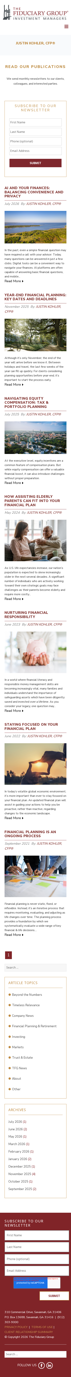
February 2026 (21, 1151)
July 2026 (17, 1122)
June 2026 (17, 1129)
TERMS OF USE (42, 1327)
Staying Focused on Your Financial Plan (31, 726)
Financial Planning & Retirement (34, 1026)
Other (16, 1089)
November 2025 (22, 1174)
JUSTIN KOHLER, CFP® (43, 204)
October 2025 (20, 1181)
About (16, 1079)
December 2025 (21, 1166)
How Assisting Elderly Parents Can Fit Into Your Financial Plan (32, 500)
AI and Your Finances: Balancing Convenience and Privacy (34, 192)
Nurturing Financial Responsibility (26, 614)
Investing (18, 1037)
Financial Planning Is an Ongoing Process (30, 834)
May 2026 (17, 1136)
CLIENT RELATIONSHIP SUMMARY (29, 1332)
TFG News (19, 1068)
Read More (13, 281)
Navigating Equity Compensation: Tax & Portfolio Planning (27, 402)
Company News (23, 1016)
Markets (18, 1047)
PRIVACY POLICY (16, 1327)
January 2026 (19, 1159)
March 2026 (18, 1144)
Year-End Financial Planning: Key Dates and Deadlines (35, 297)
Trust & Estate (22, 1058)
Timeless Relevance (26, 1005)
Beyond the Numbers (27, 995)
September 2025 (22, 1189)
